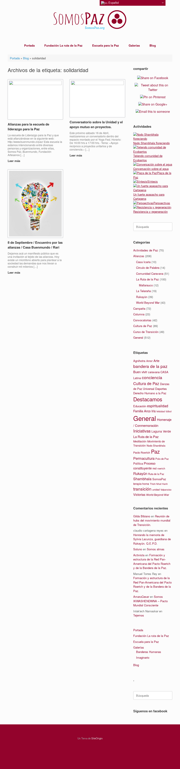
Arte (156, 360)
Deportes (161, 389)
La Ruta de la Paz (147, 279)
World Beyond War (148, 302)
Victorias (139, 494)
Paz (155, 451)
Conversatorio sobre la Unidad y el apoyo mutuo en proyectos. (96, 124)
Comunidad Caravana (149, 273)
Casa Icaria (143, 262)
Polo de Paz (162, 458)
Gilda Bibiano (141, 516)
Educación (139, 406)
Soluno (137, 549)
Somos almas (155, 549)
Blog (152, 45)
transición (142, 489)
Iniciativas (142, 431)
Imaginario (142, 657)
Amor (149, 361)
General (138, 337)
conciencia (152, 377)
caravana (154, 372)
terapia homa (141, 484)
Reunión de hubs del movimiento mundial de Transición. (151, 520)
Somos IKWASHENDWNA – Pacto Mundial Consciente (150, 600)
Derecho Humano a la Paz (149, 393)
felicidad (161, 411)
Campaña (139, 308)
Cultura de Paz (142, 326)
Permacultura (144, 458)
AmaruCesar (141, 596)
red (155, 468)
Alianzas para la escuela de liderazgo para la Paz (28, 127)
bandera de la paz (150, 366)
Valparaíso (165, 489)
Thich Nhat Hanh (159, 483)
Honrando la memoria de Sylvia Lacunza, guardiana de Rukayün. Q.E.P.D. (152, 539)
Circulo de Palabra (147, 267)
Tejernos (138, 615)
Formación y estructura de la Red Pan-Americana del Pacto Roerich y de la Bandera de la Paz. (151, 561)
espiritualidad (157, 405)
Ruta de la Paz (156, 474)
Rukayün (141, 297)
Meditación (139, 441)
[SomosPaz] (90, 20)
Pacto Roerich (141, 452)
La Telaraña (143, 291)
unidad (156, 489)
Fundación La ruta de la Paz (63, 45)
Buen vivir (140, 371)
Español (113, 2)
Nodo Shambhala (156, 445)
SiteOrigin (97, 738)
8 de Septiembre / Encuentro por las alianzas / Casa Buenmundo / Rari (35, 245)
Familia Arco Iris (144, 411)
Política (138, 463)
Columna (138, 314)
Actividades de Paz (145, 250)
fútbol (168, 411)
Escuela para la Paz (105, 45)
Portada (29, 45)
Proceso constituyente (144, 465)
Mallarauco (146, 285)
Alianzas (138, 256)
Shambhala (142, 478)
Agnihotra (139, 361)
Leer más (14, 161)
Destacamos (147, 399)
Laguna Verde (161, 431)
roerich (161, 468)
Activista (138, 555)
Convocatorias (142, 320)
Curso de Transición (145, 332)
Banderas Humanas (148, 652)
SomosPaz (159, 479)
